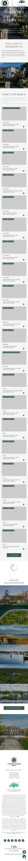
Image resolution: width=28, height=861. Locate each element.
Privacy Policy (19, 854)
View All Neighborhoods (14, 708)
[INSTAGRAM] (8, 840)
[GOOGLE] (23, 840)
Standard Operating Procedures (18, 832)
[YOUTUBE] (16, 840)
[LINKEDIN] (12, 840)
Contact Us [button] (8, 741)
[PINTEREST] (19, 840)
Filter (7, 102)
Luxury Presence (14, 850)
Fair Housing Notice (6, 832)
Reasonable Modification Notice (14, 833)
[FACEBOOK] (5, 840)
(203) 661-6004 (14, 773)
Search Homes (14, 555)
